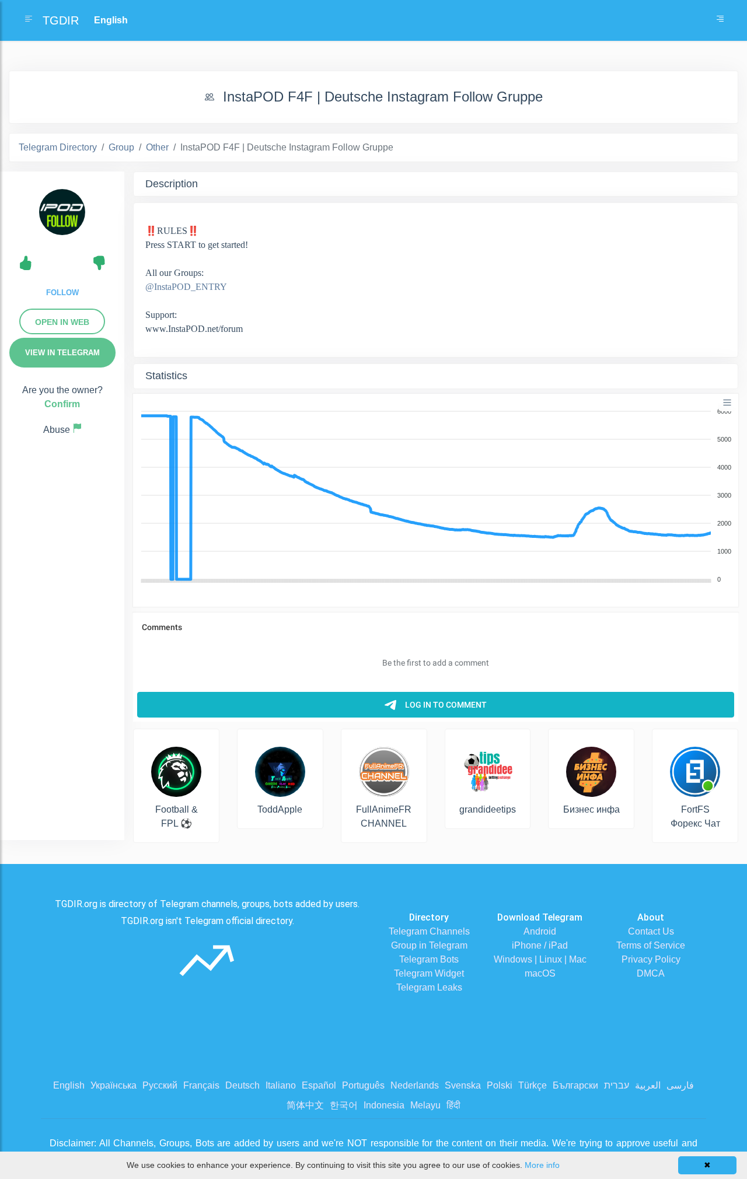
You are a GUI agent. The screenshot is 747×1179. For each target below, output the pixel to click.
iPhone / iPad (540, 945)
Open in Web (62, 322)
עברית (616, 1085)
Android (539, 931)
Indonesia (384, 1105)
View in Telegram (62, 352)
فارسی (680, 1085)
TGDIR (61, 20)
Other (157, 147)
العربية (648, 1085)
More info (542, 1165)
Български (575, 1085)
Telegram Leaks (429, 987)
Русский (159, 1085)
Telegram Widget (429, 973)
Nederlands (414, 1085)
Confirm (62, 404)
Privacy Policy (651, 959)
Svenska (463, 1085)
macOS (540, 973)
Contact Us (651, 931)
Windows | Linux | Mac (540, 959)
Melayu (425, 1105)
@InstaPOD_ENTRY (186, 287)
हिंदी (453, 1105)
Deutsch (242, 1085)
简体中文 (305, 1105)
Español (319, 1085)
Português (363, 1085)
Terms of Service (650, 945)
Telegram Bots (429, 959)
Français (201, 1085)
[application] (435, 496)
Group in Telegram (429, 945)
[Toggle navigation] (720, 20)
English (69, 1085)
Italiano (281, 1085)
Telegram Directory (58, 147)
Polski (499, 1085)
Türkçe (532, 1085)
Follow (62, 292)
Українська (113, 1085)
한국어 (344, 1105)
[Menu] (727, 403)
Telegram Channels (429, 931)
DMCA (651, 973)
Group (121, 147)
